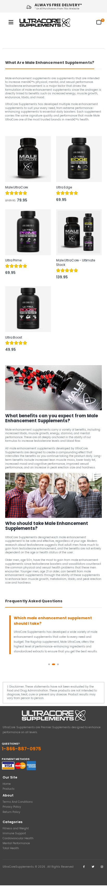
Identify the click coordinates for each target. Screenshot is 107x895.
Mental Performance (16, 843)
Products (9, 789)
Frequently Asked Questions (33, 601)
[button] (100, 22)
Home (7, 784)
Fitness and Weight (16, 828)
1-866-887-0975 (21, 749)
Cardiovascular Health (18, 838)
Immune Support (14, 833)
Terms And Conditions (18, 802)
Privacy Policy (12, 807)
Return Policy (11, 812)
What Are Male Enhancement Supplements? (49, 62)
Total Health (11, 848)
